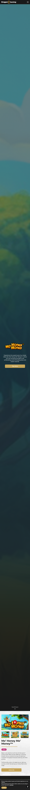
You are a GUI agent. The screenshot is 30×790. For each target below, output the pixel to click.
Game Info (11, 770)
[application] (27, 787)
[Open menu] (28, 2)
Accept (4, 787)
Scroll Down (15, 707)
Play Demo (15, 366)
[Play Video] (15, 722)
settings (11, 785)
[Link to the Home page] (8, 2)
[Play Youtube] (5, 735)
